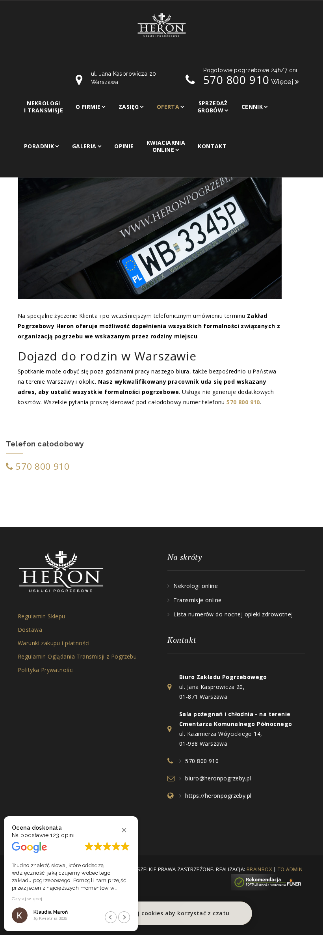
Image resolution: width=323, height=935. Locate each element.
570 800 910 (41, 466)
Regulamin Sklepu (41, 616)
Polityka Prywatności (46, 670)
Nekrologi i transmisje (43, 106)
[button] (124, 830)
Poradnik (39, 146)
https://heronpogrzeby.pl (218, 795)
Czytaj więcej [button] (27, 898)
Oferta (168, 106)
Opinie (124, 146)
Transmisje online (197, 600)
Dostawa (30, 629)
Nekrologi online (195, 586)
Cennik (252, 106)
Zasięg (129, 106)
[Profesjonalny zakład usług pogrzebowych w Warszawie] (161, 24)
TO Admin (290, 869)
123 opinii (63, 835)
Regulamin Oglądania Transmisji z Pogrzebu (77, 656)
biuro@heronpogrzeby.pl (218, 778)
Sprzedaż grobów (212, 106)
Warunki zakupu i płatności (54, 643)
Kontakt (212, 146)
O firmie (88, 106)
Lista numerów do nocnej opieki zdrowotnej (233, 614)
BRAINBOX (259, 869)
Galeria (84, 146)
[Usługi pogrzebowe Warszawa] (268, 881)
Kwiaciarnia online (166, 146)
